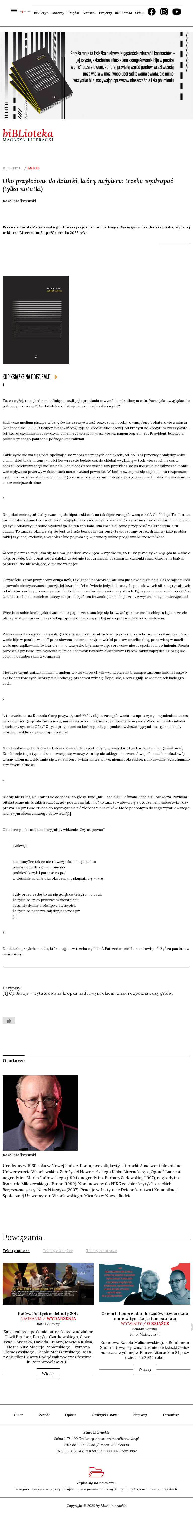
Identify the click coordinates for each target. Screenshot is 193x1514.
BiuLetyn (41, 13)
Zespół (44, 1415)
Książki (73, 13)
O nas (18, 1415)
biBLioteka (123, 13)
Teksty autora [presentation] (16, 1250)
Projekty (105, 13)
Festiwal (89, 13)
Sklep (139, 13)
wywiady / (145, 1323)
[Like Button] (9, 1020)
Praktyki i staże (105, 1415)
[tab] (16, 1250)
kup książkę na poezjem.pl (27, 377)
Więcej (48, 1373)
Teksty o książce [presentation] (58, 1250)
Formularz (171, 1415)
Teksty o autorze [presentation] (101, 1250)
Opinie (70, 1415)
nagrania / (48, 1318)
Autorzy (58, 13)
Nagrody (140, 1415)
